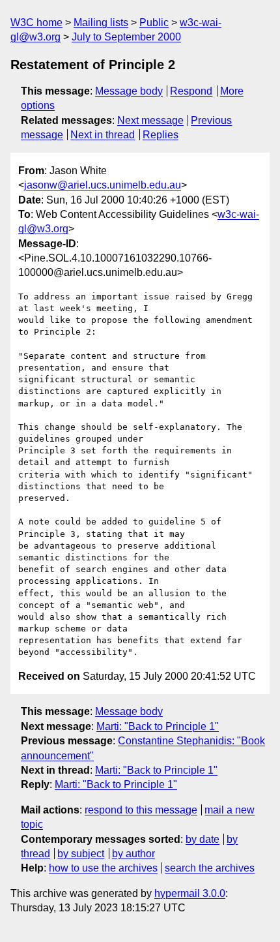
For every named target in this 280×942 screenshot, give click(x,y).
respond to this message (141, 809)
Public (154, 22)
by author (133, 853)
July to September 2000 (126, 36)
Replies (160, 134)
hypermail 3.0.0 (189, 893)
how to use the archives (103, 868)
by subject (80, 853)
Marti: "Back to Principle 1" (157, 726)
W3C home (36, 22)
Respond (191, 91)
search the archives (210, 868)
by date (202, 839)
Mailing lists (101, 22)
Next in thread (102, 134)
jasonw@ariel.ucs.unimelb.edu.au (102, 184)
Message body (129, 91)
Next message (150, 120)
